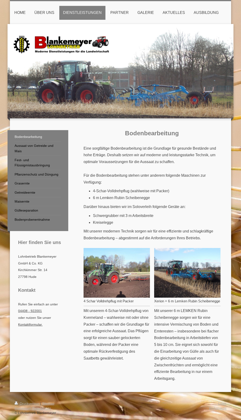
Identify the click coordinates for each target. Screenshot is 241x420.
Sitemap (48, 403)
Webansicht (217, 408)
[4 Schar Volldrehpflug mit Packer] (117, 273)
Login (222, 403)
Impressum (23, 408)
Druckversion (29, 403)
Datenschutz (41, 408)
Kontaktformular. (30, 324)
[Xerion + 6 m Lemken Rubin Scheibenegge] (187, 273)
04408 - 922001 (30, 311)
